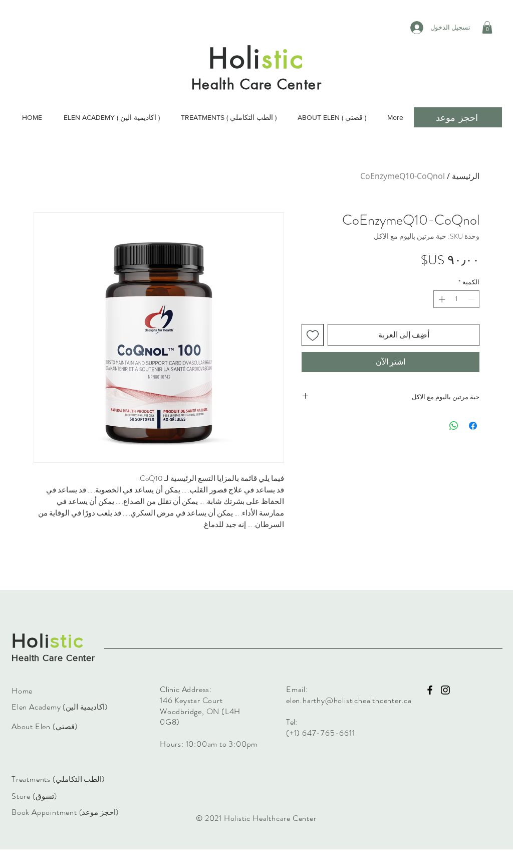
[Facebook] (430, 690)
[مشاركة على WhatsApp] (454, 426)
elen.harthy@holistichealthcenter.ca (349, 700)
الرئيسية (465, 176)
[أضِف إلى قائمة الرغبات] (313, 335)
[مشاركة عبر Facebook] (473, 426)
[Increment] (441, 299)
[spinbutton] (456, 299)
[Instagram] (445, 690)
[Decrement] (472, 299)
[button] (487, 27)
